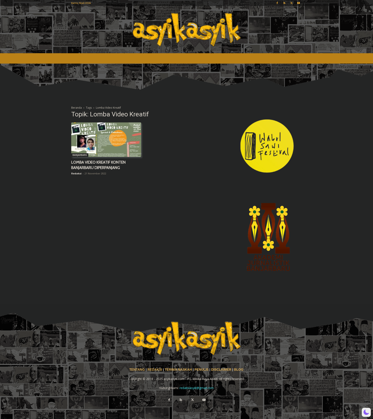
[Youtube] (298, 3)
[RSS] (284, 3)
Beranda (76, 107)
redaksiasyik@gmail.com (197, 388)
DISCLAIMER (221, 369)
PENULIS (201, 369)
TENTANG (137, 369)
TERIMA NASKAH (179, 369)
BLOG (238, 369)
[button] (366, 412)
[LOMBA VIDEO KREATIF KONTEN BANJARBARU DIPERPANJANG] (106, 139)
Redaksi (76, 173)
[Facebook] (277, 3)
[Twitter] (291, 3)
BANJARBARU (80, 154)
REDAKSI (154, 369)
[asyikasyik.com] (186, 29)
